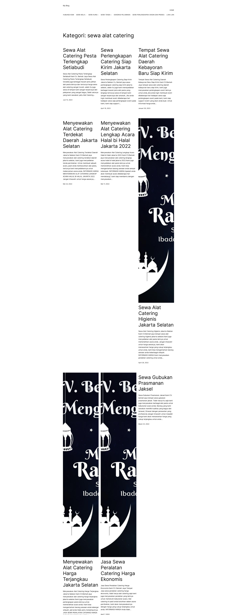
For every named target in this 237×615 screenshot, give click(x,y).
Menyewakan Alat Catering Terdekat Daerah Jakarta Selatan (80, 134)
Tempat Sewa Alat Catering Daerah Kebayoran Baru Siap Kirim (155, 61)
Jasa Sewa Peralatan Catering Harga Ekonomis (118, 570)
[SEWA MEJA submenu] (85, 14)
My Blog (66, 6)
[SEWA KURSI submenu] (98, 14)
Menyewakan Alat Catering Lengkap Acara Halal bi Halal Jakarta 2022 (118, 134)
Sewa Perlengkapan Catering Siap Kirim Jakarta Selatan (116, 61)
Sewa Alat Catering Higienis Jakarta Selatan (156, 316)
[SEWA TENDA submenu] (111, 14)
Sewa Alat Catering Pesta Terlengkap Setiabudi (79, 58)
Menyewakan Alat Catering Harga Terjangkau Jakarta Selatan (80, 573)
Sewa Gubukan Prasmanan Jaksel (155, 383)
